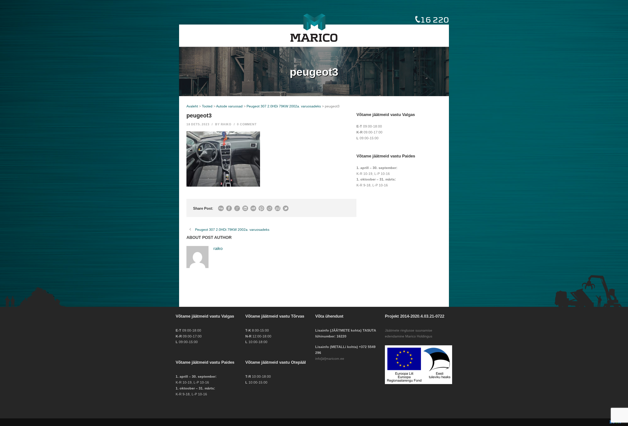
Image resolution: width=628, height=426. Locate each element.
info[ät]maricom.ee (329, 359)
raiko (226, 124)
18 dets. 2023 (197, 124)
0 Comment (246, 124)
